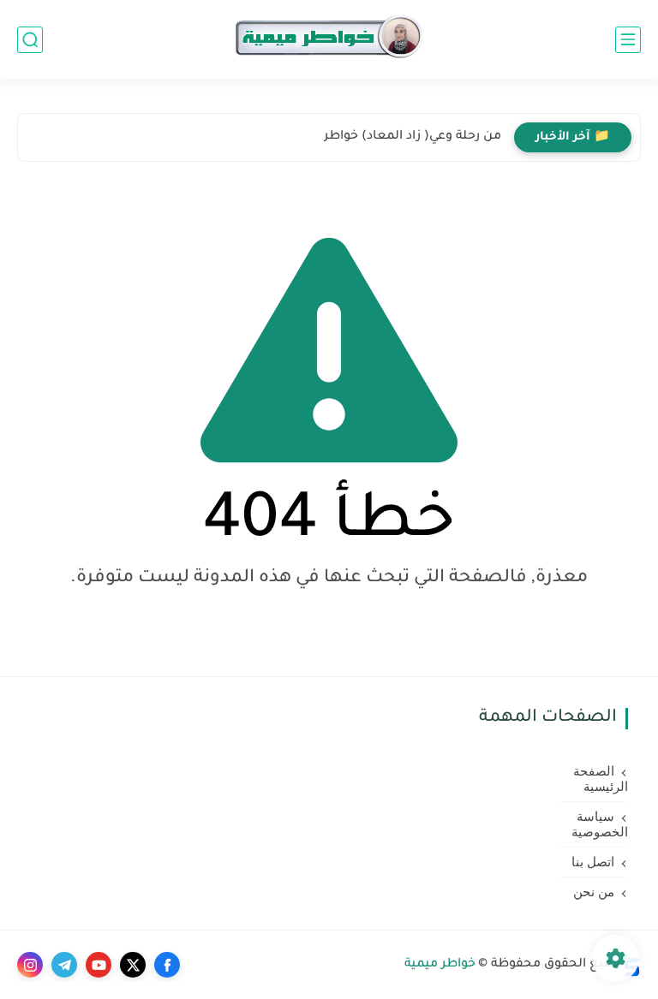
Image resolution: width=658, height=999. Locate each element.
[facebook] (167, 965)
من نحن (593, 892)
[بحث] (30, 40)
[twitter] (133, 965)
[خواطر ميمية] (328, 39)
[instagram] (30, 965)
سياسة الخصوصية (599, 824)
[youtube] (98, 965)
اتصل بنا (592, 862)
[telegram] (64, 965)
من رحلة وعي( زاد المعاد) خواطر (412, 137)
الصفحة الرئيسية (600, 779)
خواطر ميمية (440, 965)
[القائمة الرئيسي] (628, 40)
